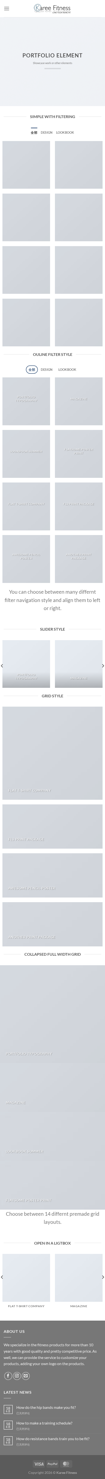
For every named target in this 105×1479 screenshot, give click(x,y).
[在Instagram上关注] (17, 1376)
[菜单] (7, 8)
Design (47, 132)
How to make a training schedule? (44, 1423)
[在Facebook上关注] (8, 1376)
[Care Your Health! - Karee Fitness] (52, 8)
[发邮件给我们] (26, 1376)
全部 (34, 132)
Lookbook (65, 132)
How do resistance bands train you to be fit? (52, 1438)
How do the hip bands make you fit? (46, 1407)
